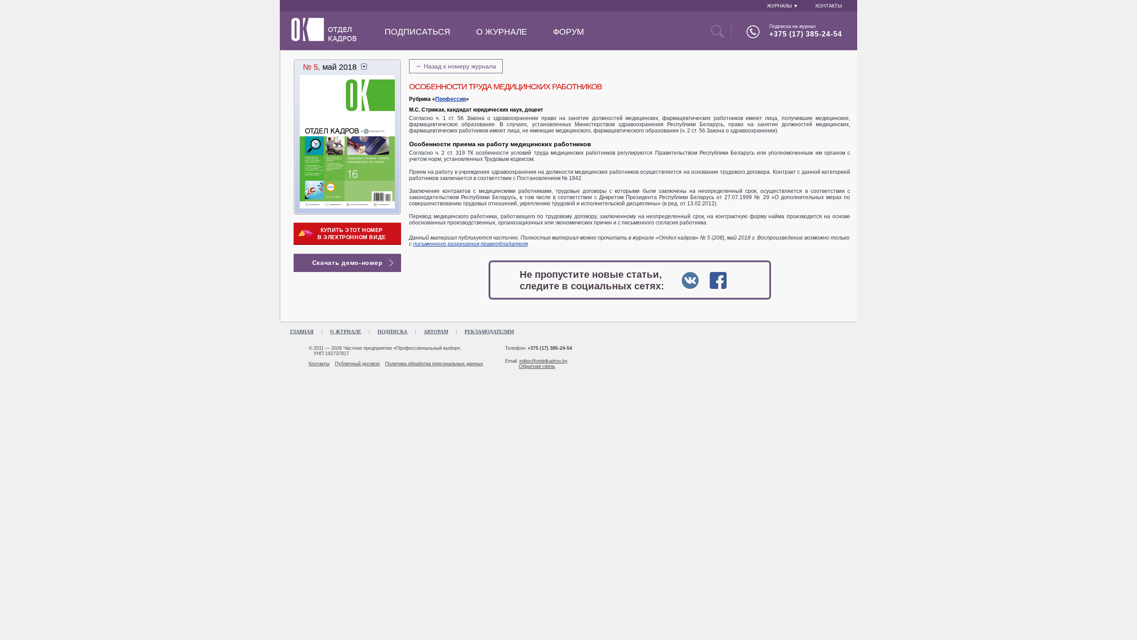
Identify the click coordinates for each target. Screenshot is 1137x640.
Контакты (319, 363)
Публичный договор (357, 363)
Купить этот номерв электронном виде (352, 233)
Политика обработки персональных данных (434, 363)
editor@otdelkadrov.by (543, 361)
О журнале (501, 31)
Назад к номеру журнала (456, 66)
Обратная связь (537, 366)
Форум (568, 31)
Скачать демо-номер (347, 262)
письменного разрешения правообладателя (470, 244)
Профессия (450, 99)
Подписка (392, 331)
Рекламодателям (489, 331)
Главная (302, 331)
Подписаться (417, 31)
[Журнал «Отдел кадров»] (324, 40)
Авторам (436, 331)
